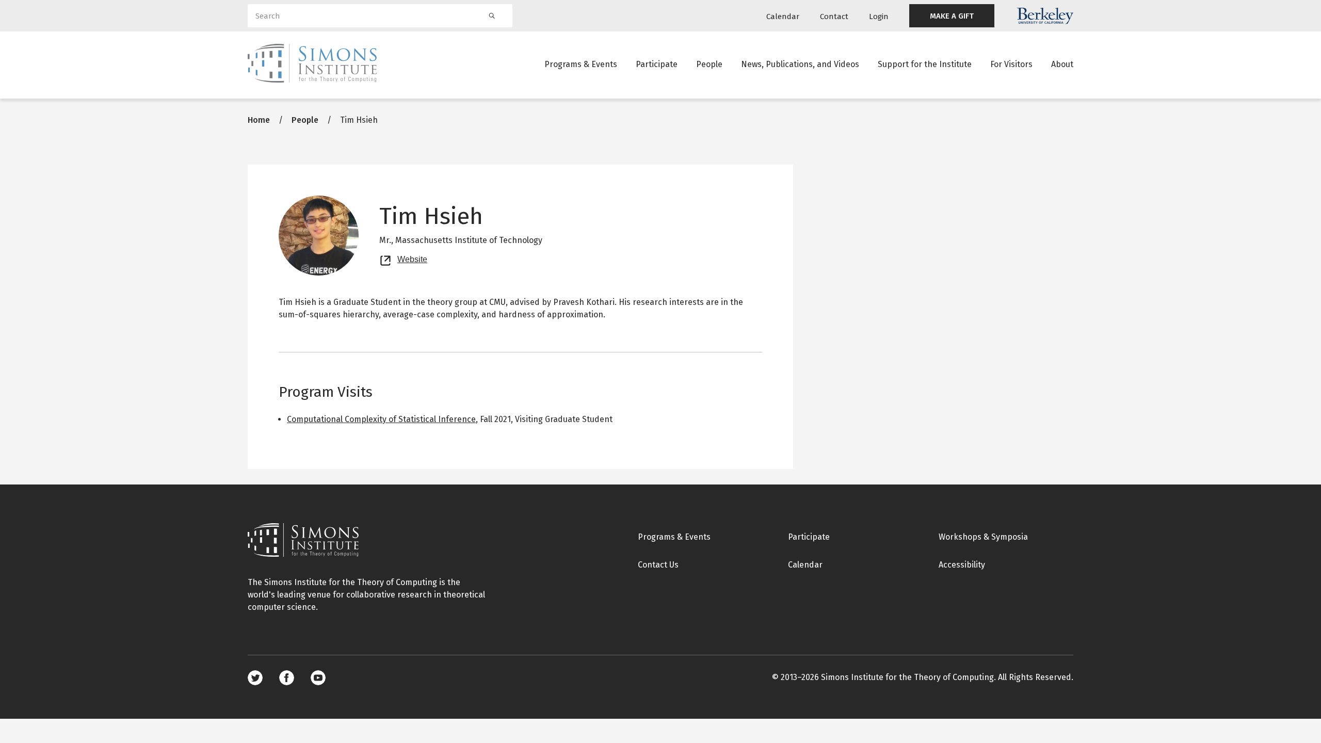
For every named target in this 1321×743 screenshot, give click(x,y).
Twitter (255, 677)
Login (879, 16)
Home (259, 120)
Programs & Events (580, 64)
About (1062, 64)
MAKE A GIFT (952, 16)
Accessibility (962, 565)
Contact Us (658, 565)
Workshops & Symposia (983, 537)
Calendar (782, 16)
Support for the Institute (925, 64)
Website (412, 258)
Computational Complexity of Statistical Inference (381, 419)
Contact (834, 16)
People (709, 64)
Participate (657, 64)
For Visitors (1011, 64)
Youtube (318, 677)
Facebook (286, 677)
